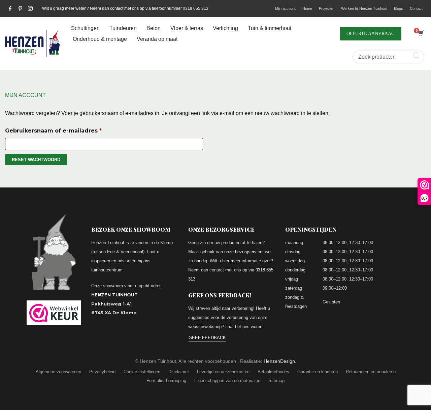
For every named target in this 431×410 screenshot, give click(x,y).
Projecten (326, 8)
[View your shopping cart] (420, 34)
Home (307, 8)
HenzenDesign (279, 361)
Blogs (398, 8)
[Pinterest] (20, 8)
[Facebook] (10, 8)
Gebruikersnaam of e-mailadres (63, 130)
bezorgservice (248, 251)
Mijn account (285, 8)
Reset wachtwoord (36, 159)
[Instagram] (30, 8)
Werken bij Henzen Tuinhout (364, 8)
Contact (416, 8)
